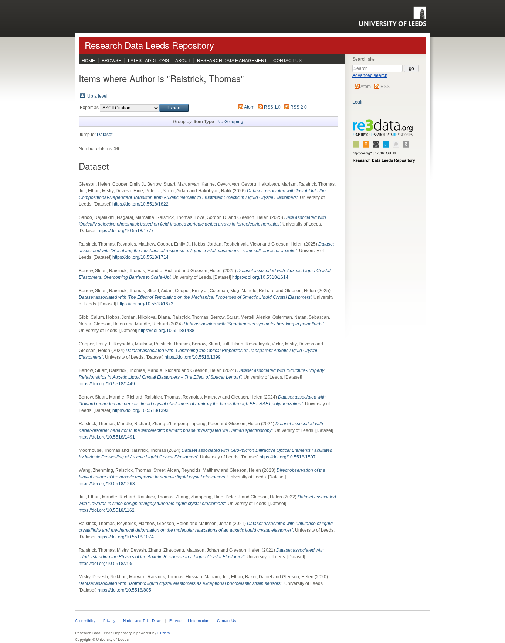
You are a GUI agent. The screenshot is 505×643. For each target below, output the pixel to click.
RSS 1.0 (272, 107)
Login (358, 102)
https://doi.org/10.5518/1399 (193, 357)
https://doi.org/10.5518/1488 (166, 330)
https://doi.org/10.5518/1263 (107, 483)
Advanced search (369, 75)
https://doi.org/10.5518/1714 (140, 257)
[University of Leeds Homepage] (392, 16)
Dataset (104, 134)
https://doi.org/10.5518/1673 (145, 304)
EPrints (163, 633)
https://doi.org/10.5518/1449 (107, 383)
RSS (385, 86)
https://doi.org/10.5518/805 (124, 590)
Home (88, 60)
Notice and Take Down (142, 621)
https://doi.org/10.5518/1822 (140, 204)
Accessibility (85, 621)
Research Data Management (232, 60)
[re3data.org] (384, 143)
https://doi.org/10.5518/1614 (260, 277)
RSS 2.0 (298, 107)
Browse (111, 60)
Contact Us (287, 60)
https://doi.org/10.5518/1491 (107, 437)
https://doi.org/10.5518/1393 (140, 410)
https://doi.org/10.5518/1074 (126, 536)
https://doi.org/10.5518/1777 (126, 230)
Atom (365, 86)
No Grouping (230, 121)
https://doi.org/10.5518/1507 (288, 457)
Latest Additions (148, 60)
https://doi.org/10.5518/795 (105, 563)
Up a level (97, 96)
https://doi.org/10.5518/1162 (107, 510)
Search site (363, 59)
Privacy (109, 621)
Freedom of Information (189, 621)
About (182, 60)
